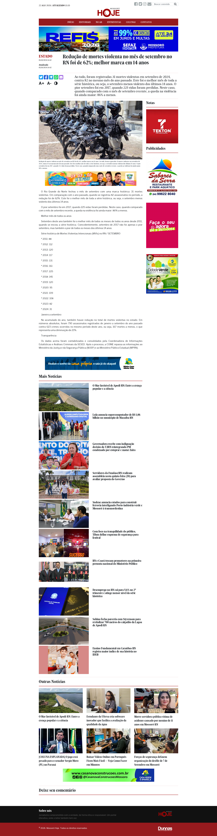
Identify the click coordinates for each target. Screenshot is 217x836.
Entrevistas (114, 22)
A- (49, 83)
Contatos (146, 22)
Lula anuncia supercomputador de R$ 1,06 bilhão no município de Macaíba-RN (116, 416)
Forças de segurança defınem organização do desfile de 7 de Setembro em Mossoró (150, 760)
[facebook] (136, 4)
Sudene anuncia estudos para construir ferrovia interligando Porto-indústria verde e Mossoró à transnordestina (117, 505)
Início (70, 22)
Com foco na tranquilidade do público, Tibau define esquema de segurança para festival (116, 534)
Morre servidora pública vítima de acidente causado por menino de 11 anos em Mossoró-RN (153, 720)
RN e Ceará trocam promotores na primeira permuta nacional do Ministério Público (117, 562)
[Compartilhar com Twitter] (41, 77)
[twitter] (141, 4)
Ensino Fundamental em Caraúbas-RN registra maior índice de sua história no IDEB (115, 651)
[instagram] (145, 4)
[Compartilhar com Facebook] (46, 77)
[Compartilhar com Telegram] (51, 77)
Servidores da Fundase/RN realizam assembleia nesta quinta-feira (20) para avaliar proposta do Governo (114, 476)
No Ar (99, 22)
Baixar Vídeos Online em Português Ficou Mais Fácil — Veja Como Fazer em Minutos (107, 760)
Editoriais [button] (85, 22)
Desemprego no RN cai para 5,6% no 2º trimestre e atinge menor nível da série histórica (114, 593)
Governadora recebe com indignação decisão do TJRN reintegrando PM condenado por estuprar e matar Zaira (114, 447)
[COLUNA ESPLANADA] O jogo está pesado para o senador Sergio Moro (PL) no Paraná (58, 760)
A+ (41, 83)
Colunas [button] (131, 22)
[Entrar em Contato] (149, 4)
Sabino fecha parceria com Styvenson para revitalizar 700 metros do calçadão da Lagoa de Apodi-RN (117, 622)
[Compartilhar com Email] (61, 77)
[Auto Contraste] (56, 83)
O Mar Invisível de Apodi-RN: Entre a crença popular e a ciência (117, 387)
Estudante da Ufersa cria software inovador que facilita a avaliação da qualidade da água (106, 720)
